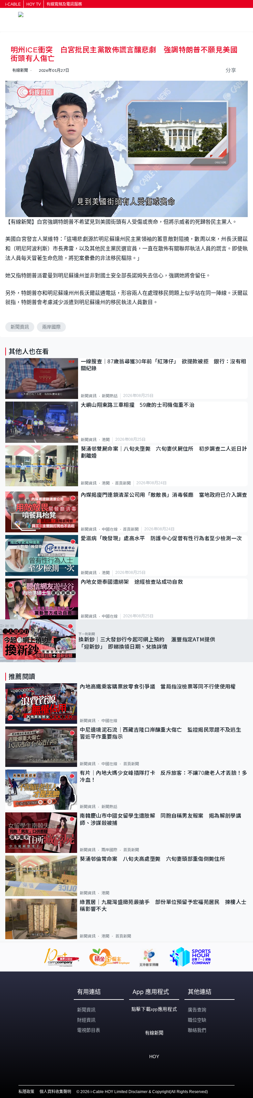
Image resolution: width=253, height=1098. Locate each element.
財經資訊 (86, 1020)
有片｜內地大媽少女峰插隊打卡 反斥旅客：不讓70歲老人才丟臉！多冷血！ (163, 776)
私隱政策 (26, 1091)
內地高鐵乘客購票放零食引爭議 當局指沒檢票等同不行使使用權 (158, 687)
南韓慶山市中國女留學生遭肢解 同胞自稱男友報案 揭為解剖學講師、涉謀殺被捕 (160, 819)
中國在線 (110, 529)
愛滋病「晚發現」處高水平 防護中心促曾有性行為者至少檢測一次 (161, 538)
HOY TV (33, 4)
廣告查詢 (197, 1010)
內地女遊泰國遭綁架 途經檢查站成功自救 (132, 582)
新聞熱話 (110, 396)
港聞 (106, 439)
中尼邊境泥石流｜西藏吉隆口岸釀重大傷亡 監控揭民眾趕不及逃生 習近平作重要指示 (163, 733)
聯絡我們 (197, 1030)
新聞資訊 (20, 327)
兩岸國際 (51, 327)
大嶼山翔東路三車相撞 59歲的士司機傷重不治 (137, 405)
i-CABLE (13, 4)
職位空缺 (197, 1020)
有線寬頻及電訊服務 (64, 4)
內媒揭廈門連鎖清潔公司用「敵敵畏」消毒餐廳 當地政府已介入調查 (164, 495)
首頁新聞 (123, 483)
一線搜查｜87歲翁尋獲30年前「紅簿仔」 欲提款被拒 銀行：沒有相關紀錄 (163, 365)
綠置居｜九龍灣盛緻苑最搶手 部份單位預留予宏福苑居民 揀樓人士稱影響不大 (163, 905)
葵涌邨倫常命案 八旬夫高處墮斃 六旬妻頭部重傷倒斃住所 (155, 859)
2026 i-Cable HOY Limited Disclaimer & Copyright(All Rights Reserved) (144, 1091)
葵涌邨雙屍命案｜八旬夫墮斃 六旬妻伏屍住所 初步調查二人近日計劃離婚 (164, 452)
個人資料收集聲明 (55, 1091)
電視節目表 (88, 1030)
